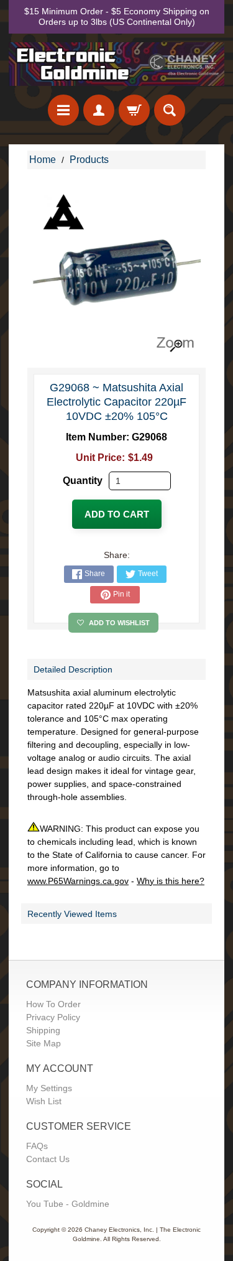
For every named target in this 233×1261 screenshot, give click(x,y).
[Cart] (134, 110)
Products (89, 159)
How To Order (53, 1004)
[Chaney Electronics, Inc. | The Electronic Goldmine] (116, 64)
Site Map (43, 1043)
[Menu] (63, 110)
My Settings (49, 1088)
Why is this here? (170, 881)
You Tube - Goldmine (67, 1204)
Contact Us (48, 1159)
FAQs (37, 1146)
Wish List (44, 1101)
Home (42, 159)
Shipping (43, 1030)
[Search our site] (169, 110)
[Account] (98, 110)
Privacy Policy (53, 1017)
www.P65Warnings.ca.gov (78, 881)
